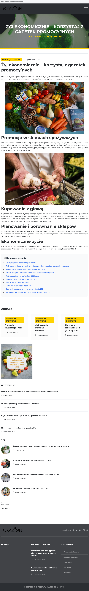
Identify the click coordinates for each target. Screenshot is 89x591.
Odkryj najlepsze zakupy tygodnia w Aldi (21, 263)
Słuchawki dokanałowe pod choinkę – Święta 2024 (25, 289)
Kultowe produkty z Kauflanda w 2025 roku (22, 276)
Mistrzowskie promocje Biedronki (18, 286)
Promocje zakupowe (11, 60)
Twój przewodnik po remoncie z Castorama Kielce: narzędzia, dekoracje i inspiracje (37, 266)
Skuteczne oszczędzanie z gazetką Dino (21, 279)
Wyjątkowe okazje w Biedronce (17, 282)
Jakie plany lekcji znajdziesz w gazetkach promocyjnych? (28, 292)
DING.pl (5, 544)
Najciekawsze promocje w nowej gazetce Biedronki (25, 269)
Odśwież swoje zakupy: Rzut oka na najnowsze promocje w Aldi (43, 553)
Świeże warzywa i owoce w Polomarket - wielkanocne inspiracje (30, 273)
